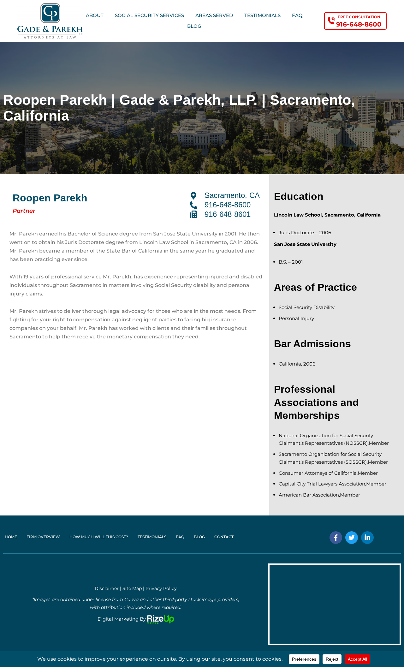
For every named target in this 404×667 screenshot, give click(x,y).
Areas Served (214, 15)
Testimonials (262, 15)
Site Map (132, 588)
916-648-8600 (359, 24)
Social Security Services (149, 15)
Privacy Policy (161, 588)
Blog (194, 26)
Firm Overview (43, 536)
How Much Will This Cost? (98, 536)
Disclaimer (107, 588)
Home (11, 536)
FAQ (297, 15)
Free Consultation (359, 17)
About (95, 15)
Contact (224, 536)
